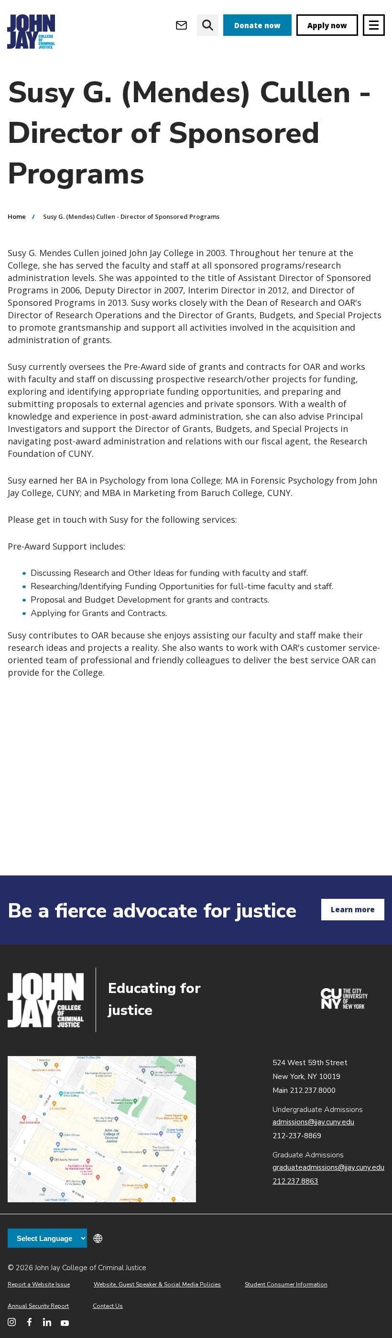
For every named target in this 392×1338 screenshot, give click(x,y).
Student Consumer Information (286, 1284)
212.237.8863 (295, 1181)
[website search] (207, 25)
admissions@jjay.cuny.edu (313, 1122)
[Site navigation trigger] (374, 25)
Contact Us (108, 1306)
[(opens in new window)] (344, 1006)
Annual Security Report (38, 1306)
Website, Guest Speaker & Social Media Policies (157, 1284)
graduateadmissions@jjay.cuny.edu (328, 1167)
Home (17, 216)
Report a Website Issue (39, 1284)
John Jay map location (102, 1129)
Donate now (257, 25)
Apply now (327, 25)
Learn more (353, 909)
